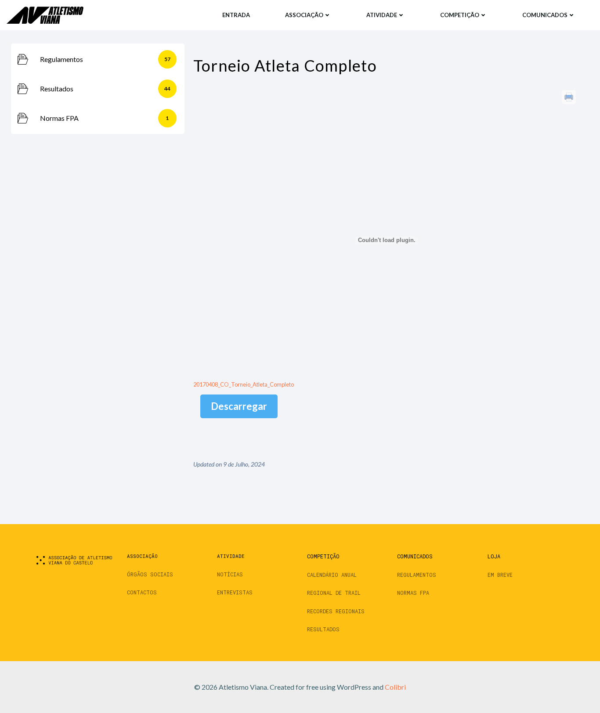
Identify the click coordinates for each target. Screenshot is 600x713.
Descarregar (239, 406)
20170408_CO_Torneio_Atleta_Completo (243, 384)
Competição (459, 14)
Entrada (236, 14)
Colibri (395, 687)
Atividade (381, 14)
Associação (304, 14)
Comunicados (544, 14)
